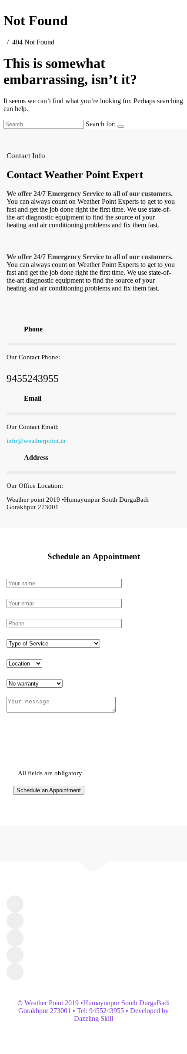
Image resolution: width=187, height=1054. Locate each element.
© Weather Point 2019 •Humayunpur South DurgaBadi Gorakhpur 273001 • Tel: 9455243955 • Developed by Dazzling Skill (93, 1010)
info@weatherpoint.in (36, 440)
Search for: (101, 124)
